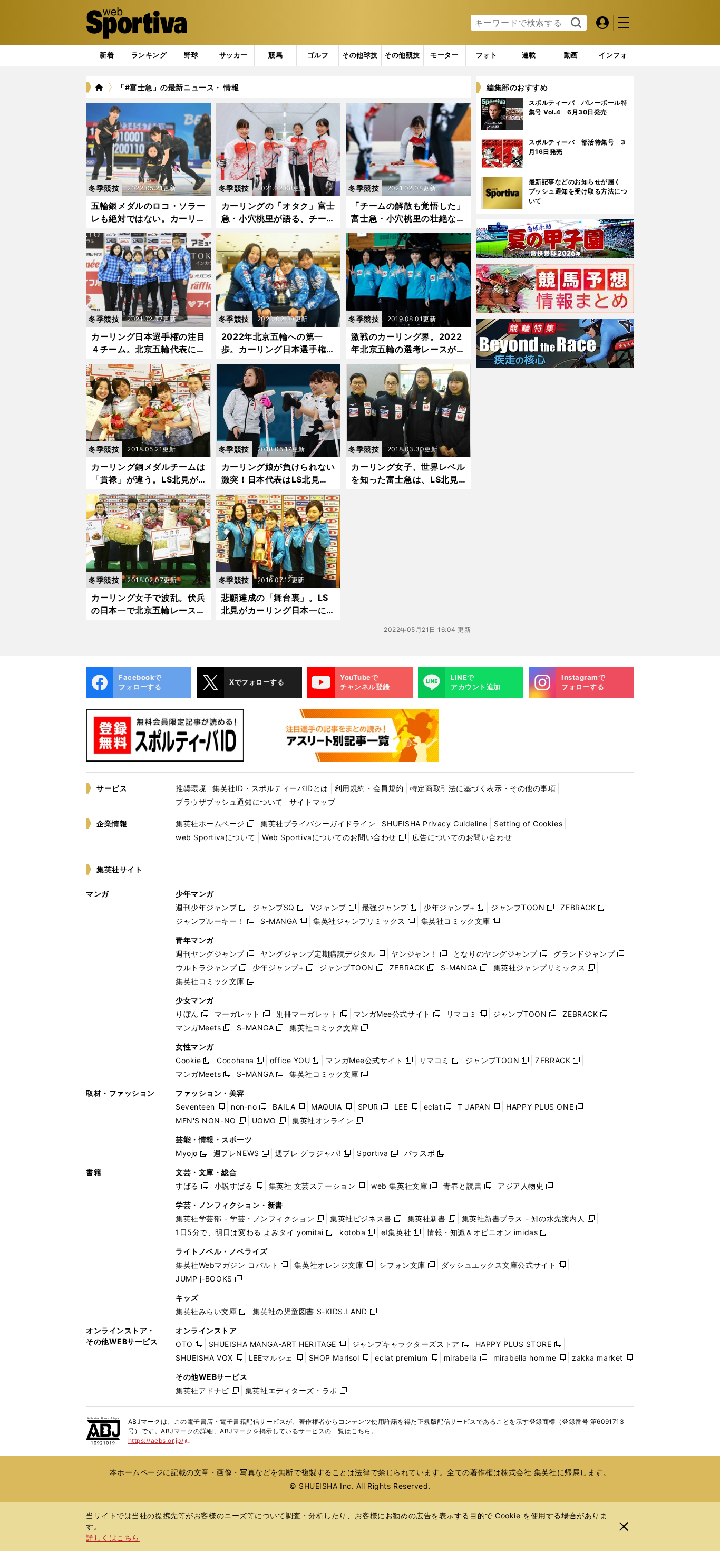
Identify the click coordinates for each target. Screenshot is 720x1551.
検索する (575, 23)
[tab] (191, 55)
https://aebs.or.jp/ (159, 1440)
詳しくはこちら (113, 1537)
